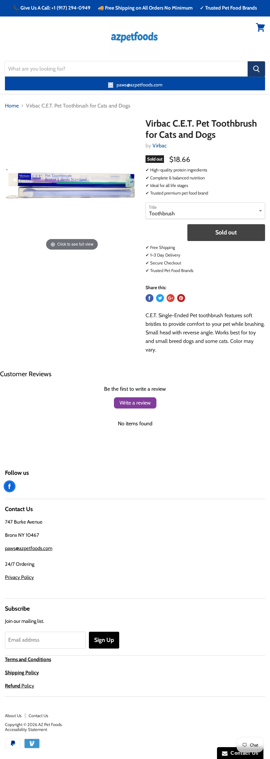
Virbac (159, 145)
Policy (19, 686)
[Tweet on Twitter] (160, 298)
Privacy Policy (19, 577)
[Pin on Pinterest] (181, 298)
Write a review (135, 403)
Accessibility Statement (26, 729)
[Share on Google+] (171, 298)
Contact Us (38, 715)
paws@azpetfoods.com (28, 548)
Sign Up (104, 640)
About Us (13, 715)
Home (12, 106)
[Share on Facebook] (149, 298)
